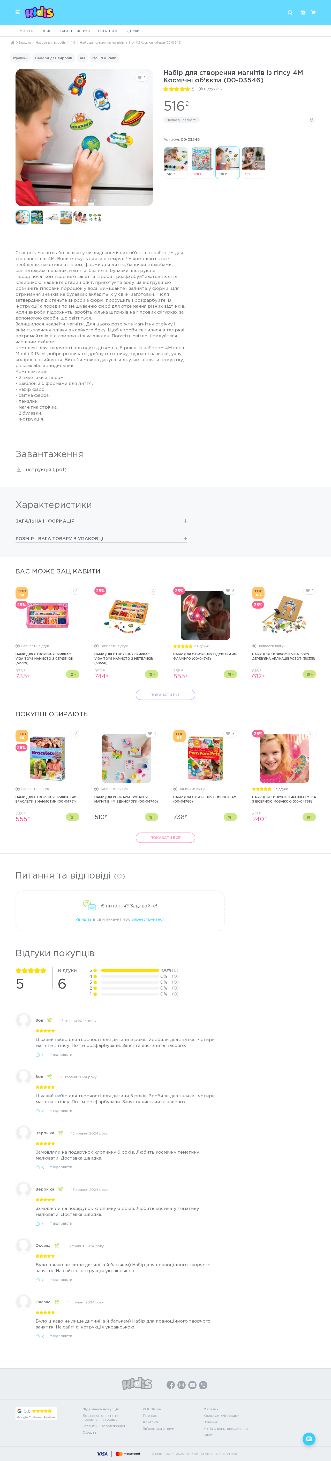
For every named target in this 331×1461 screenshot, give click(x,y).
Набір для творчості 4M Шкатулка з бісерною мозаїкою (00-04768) (284, 799)
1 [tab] (75, 200)
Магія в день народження (226, 1429)
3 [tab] (83, 200)
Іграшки (25, 42)
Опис (46, 31)
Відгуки (133, 31)
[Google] (36, 1413)
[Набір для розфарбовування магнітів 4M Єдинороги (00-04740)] (126, 758)
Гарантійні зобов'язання (103, 1426)
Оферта (89, 1432)
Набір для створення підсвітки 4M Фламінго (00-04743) (205, 656)
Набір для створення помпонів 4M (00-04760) (204, 799)
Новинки (211, 1422)
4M (73, 42)
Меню (17, 12)
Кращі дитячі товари (221, 1416)
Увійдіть (83, 919)
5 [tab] (91, 200)
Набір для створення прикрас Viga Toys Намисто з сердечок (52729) (44, 658)
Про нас (150, 1416)
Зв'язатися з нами (158, 1429)
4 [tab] (87, 200)
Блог (208, 1435)
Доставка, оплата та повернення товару (100, 1417)
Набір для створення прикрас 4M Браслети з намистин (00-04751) (46, 799)
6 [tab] (95, 200)
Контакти (151, 1422)
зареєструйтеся (148, 919)
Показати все (165, 695)
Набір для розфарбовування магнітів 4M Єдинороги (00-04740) (126, 799)
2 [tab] (79, 200)
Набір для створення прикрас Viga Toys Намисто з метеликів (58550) (123, 658)
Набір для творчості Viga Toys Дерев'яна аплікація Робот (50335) (283, 656)
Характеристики (74, 31)
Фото (26, 31)
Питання (107, 31)
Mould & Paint (104, 58)
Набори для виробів (51, 42)
